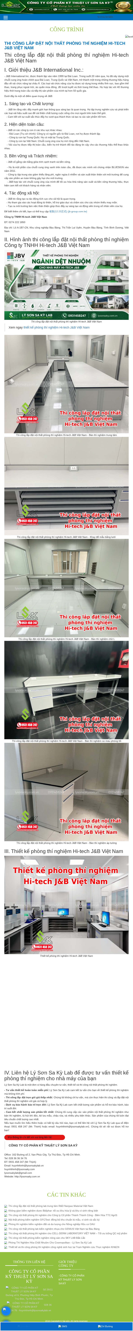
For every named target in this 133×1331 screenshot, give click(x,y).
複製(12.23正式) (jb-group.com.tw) (68, 211)
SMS (64, 1326)
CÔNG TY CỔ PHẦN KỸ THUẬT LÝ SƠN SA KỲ (71, 1279)
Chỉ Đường (107, 1326)
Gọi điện (25, 1326)
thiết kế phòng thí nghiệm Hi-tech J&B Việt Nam (57, 327)
